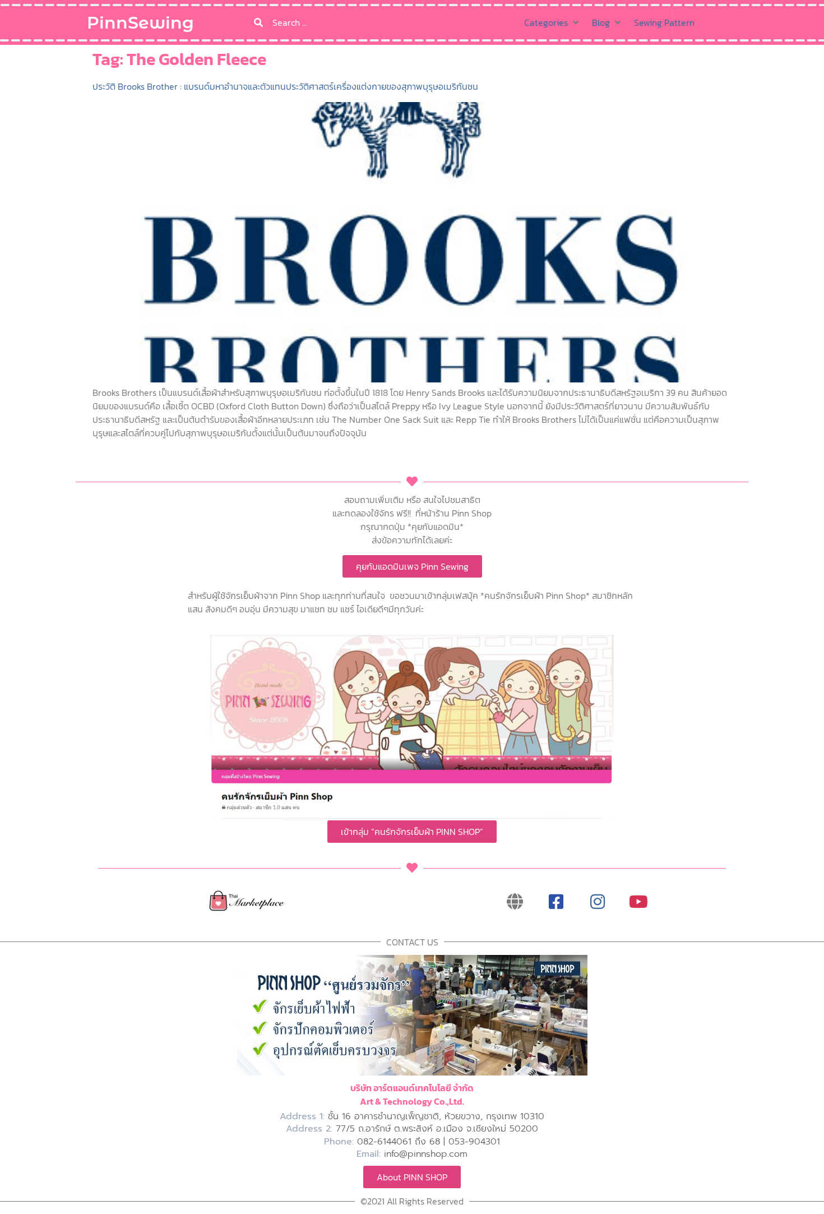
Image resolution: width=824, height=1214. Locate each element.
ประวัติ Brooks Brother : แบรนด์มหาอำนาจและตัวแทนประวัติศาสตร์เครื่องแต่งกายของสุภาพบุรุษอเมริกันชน (285, 86)
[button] (552, 22)
